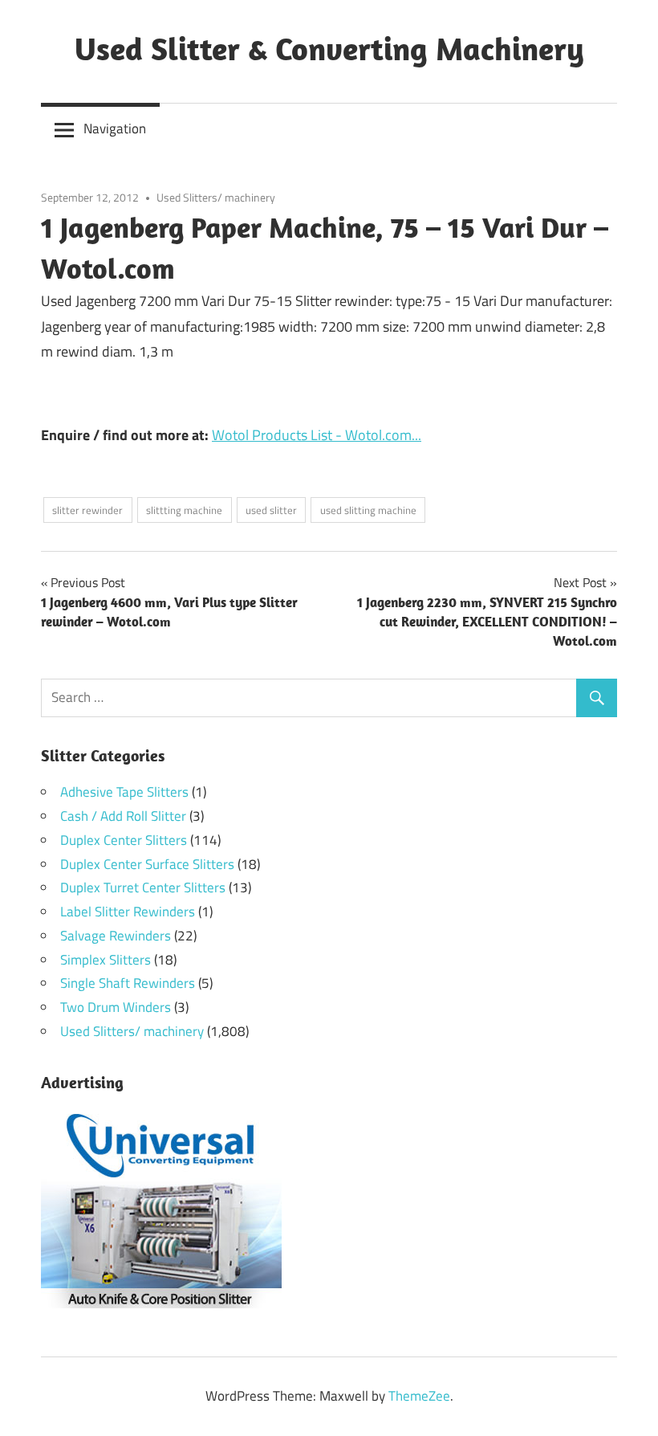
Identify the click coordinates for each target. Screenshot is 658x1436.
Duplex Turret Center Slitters (142, 887)
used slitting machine (368, 510)
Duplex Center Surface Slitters (147, 864)
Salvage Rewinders (115, 935)
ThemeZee (419, 1395)
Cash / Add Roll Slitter (123, 816)
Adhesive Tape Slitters (124, 791)
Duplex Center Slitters (123, 840)
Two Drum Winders (115, 1007)
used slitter (271, 510)
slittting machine (184, 510)
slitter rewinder (87, 510)
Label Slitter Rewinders (127, 911)
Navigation (114, 128)
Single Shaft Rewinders (127, 983)
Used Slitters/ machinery (215, 197)
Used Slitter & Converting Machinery (329, 48)
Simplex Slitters (105, 959)
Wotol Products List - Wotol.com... (316, 435)
